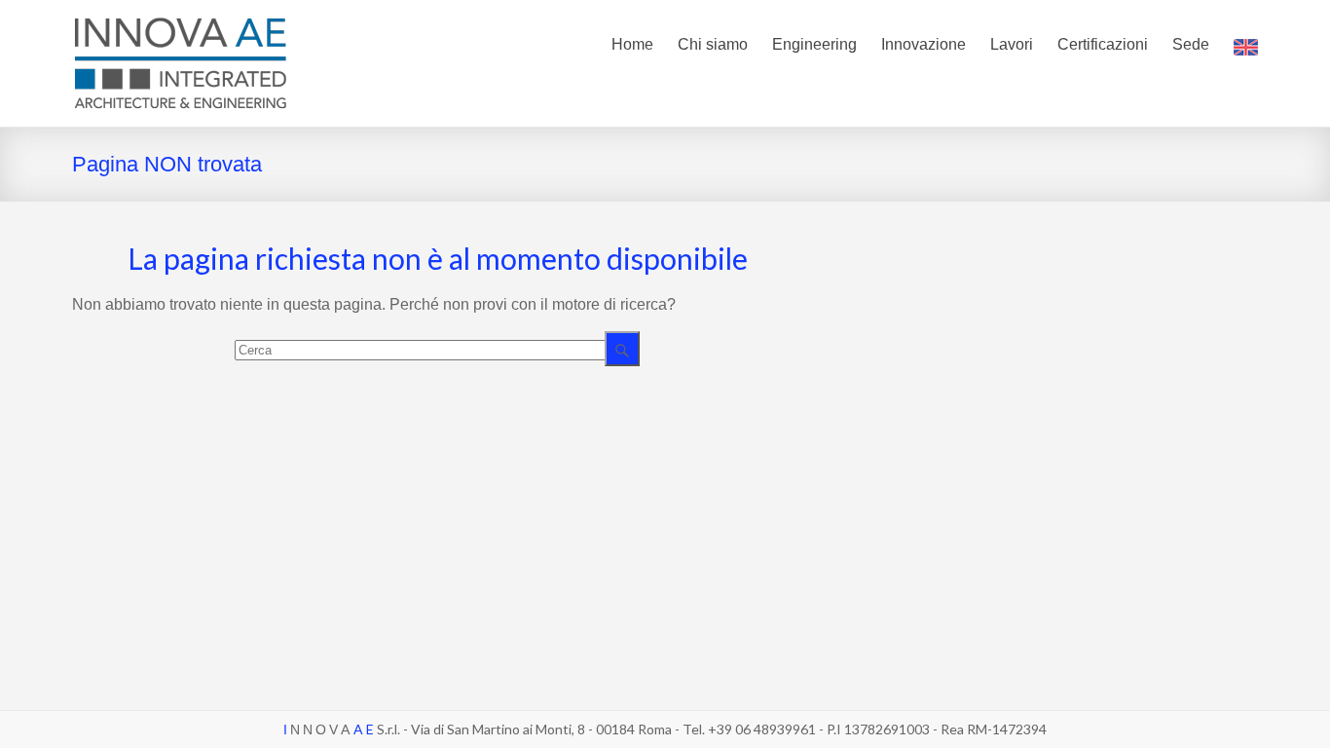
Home (632, 44)
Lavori (1011, 44)
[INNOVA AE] (180, 24)
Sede (1190, 44)
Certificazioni (1102, 44)
